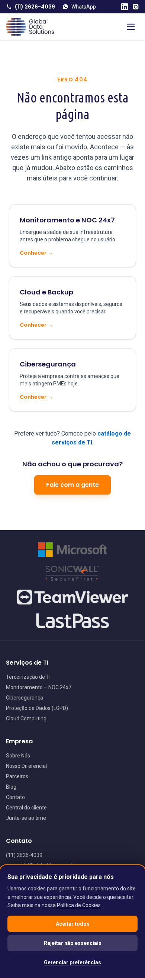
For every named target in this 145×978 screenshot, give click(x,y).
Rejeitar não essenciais (73, 943)
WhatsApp (83, 7)
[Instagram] (135, 6)
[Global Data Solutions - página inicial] (30, 27)
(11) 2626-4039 (35, 6)
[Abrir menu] (131, 27)
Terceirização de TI (28, 677)
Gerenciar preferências (72, 962)
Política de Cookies (79, 905)
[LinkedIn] (124, 6)
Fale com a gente (72, 484)
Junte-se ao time (26, 818)
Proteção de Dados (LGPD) (37, 708)
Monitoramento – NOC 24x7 (38, 687)
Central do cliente (26, 808)
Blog (11, 787)
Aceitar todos (73, 924)
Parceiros (17, 776)
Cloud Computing (26, 718)
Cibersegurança (24, 698)
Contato (15, 797)
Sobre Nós (18, 756)
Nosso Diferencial (26, 766)
